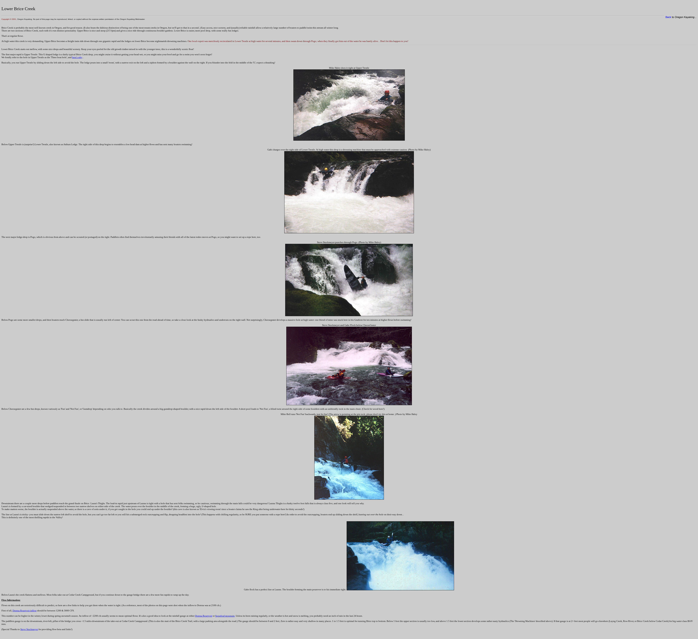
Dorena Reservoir (203, 615)
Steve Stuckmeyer (29, 629)
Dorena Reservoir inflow (25, 610)
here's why (77, 57)
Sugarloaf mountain (225, 615)
